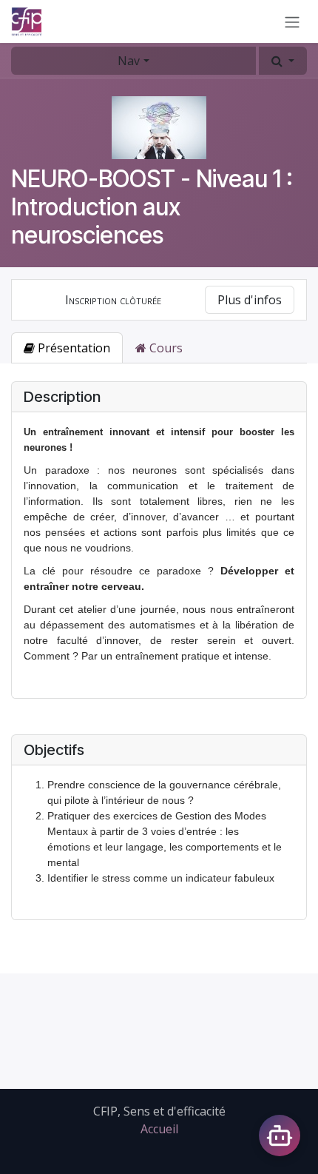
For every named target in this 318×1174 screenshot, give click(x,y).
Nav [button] (129, 61)
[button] (283, 61)
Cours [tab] (164, 348)
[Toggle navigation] (292, 21)
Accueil (159, 1129)
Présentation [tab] (72, 348)
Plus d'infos (249, 300)
